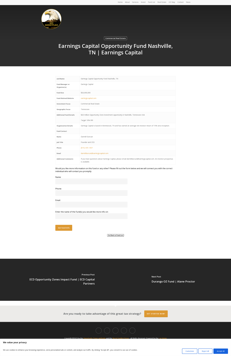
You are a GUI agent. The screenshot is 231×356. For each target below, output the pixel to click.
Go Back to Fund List (115, 235)
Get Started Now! (156, 314)
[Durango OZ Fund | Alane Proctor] (173, 280)
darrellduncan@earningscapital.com (94, 153)
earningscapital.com (88, 98)
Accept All (221, 351)
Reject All (205, 351)
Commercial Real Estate (115, 38)
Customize (190, 351)
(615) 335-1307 (87, 148)
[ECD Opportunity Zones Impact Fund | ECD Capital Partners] (58, 280)
